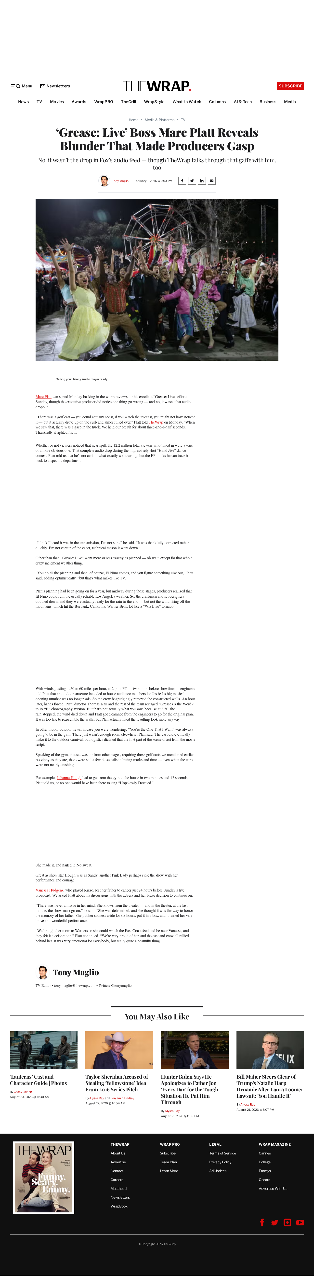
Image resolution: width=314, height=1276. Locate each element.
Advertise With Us (273, 1188)
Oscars (264, 1180)
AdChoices (217, 1171)
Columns (217, 101)
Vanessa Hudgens (49, 889)
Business (268, 101)
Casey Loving (23, 1092)
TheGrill (128, 101)
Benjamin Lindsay (122, 1098)
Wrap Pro (170, 1144)
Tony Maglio (120, 181)
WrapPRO (103, 101)
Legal (215, 1144)
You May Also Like (157, 1016)
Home (133, 120)
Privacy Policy (220, 1162)
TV (39, 101)
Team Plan (168, 1162)
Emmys (265, 1171)
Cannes (265, 1153)
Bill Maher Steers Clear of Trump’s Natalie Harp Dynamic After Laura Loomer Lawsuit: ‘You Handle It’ (269, 1086)
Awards (79, 101)
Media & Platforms (159, 120)
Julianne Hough (69, 777)
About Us (118, 1153)
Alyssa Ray (96, 1098)
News (23, 101)
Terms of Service (222, 1153)
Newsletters (58, 86)
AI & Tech (243, 101)
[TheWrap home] (157, 86)
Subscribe (290, 86)
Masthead (119, 1188)
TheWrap (156, 422)
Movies (57, 101)
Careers (117, 1180)
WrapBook (119, 1206)
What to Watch (186, 101)
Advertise (118, 1162)
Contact (117, 1171)
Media (290, 101)
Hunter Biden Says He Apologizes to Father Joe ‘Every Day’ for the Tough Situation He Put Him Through (189, 1089)
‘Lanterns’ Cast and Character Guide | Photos (38, 1079)
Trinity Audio (81, 379)
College (265, 1162)
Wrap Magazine (275, 1144)
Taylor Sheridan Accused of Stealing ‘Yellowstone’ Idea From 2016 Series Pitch (116, 1082)
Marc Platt (44, 396)
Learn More (169, 1171)
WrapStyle (154, 101)
